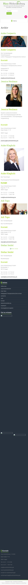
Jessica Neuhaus (9, 81)
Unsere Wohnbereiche (6, 288)
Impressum (3, 305)
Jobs (2, 298)
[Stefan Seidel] (14, 248)
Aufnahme (3, 296)
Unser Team (3, 291)
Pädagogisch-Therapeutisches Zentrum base (11, 293)
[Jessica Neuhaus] (14, 85)
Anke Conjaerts (8, 33)
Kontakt (3, 300)
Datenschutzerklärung (6, 303)
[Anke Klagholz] (14, 149)
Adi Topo (5, 200)
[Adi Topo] (14, 204)
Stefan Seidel (7, 245)
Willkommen (3, 286)
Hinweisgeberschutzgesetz (7, 308)
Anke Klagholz (8, 145)
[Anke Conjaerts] (14, 36)
